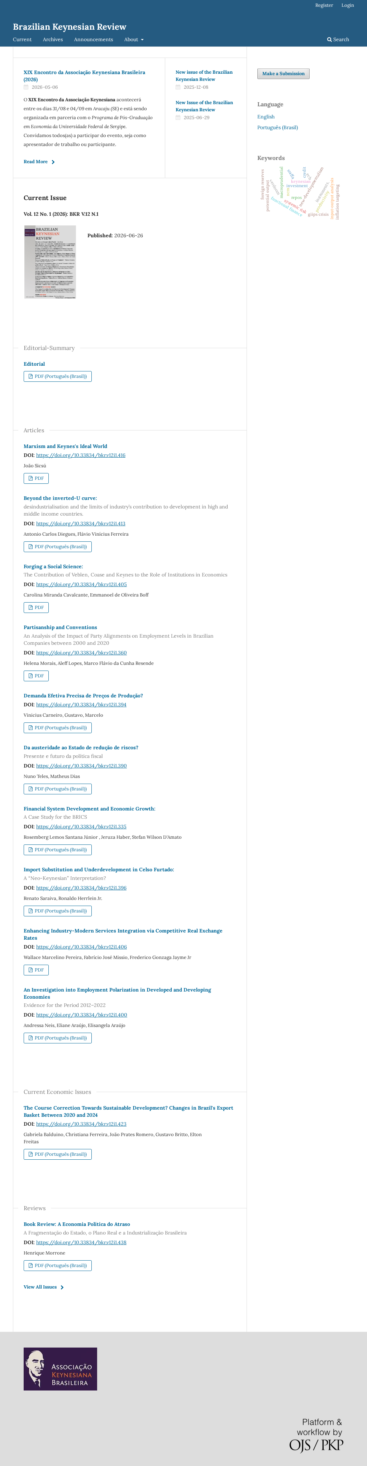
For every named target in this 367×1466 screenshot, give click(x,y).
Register (324, 5)
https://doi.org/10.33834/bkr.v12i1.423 (81, 1124)
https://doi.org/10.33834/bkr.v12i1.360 (81, 652)
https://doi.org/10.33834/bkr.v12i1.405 (81, 584)
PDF (39, 478)
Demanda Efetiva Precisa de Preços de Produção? (83, 695)
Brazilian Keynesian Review (69, 26)
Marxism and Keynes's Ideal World (65, 446)
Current (22, 39)
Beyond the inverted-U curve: (126, 506)
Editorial (34, 364)
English (266, 116)
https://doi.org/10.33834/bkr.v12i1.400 (81, 1015)
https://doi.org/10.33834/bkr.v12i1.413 (80, 523)
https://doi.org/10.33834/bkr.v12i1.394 (81, 704)
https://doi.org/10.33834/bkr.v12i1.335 (81, 826)
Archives (53, 39)
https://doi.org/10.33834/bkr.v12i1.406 (81, 947)
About (131, 39)
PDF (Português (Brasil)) (60, 376)
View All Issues (40, 1287)
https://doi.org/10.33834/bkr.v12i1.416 (80, 455)
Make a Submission (283, 73)
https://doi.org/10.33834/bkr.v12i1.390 (81, 766)
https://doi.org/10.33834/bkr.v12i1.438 (81, 1242)
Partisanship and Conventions (119, 635)
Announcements (93, 39)
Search (340, 39)
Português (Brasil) (277, 127)
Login (348, 5)
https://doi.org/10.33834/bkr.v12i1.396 (81, 888)
